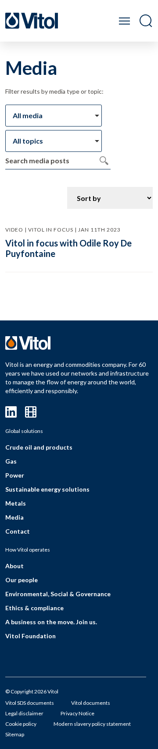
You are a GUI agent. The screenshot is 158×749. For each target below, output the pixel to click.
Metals (15, 503)
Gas (11, 461)
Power (14, 475)
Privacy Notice (77, 713)
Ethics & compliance (34, 608)
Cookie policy (20, 724)
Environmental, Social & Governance (58, 594)
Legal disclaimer (24, 713)
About (14, 566)
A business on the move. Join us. (51, 622)
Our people (21, 580)
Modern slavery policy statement (92, 724)
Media (14, 517)
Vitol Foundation (30, 636)
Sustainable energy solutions (47, 489)
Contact (17, 531)
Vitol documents (90, 703)
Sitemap (14, 734)
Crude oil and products (38, 447)
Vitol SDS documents (29, 703)
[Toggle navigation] (124, 21)
